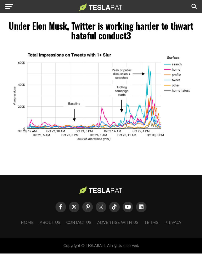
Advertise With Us (117, 222)
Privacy (172, 222)
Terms (151, 222)
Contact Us (78, 222)
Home (27, 222)
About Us (50, 222)
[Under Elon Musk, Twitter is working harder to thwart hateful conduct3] (101, 145)
